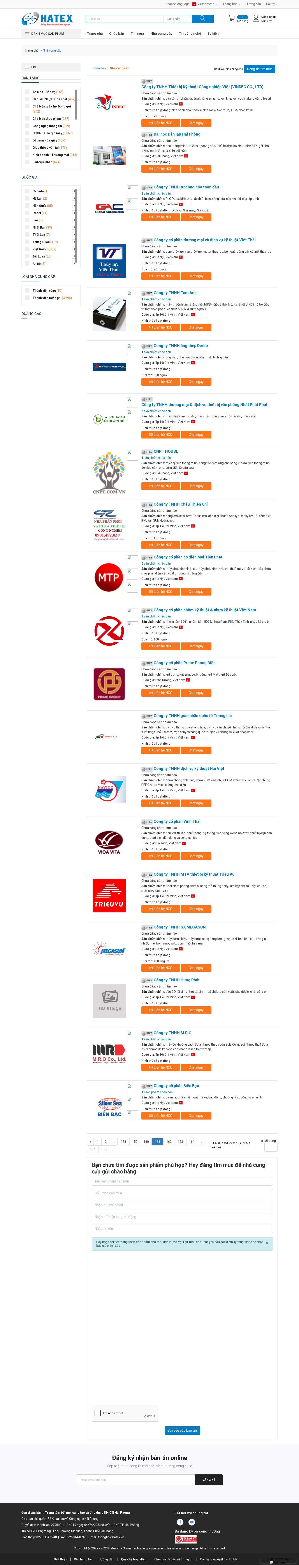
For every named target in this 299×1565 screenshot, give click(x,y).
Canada (40, 191)
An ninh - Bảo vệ (48, 92)
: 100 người (154, 639)
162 (169, 1141)
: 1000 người (155, 961)
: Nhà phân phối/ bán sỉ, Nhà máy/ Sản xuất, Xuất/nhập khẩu (197, 110)
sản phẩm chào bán (156, 193)
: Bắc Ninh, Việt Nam (161, 843)
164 (191, 1141)
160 (146, 1141)
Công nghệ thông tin (51, 126)
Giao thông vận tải (50, 148)
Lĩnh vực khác (46, 162)
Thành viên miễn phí (52, 298)
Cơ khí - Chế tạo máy (53, 133)
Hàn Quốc (43, 206)
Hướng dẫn (253, 4)
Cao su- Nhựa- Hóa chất (54, 99)
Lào (38, 220)
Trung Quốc (45, 242)
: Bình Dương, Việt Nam (163, 680)
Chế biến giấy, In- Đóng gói (52, 109)
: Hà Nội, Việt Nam (160, 104)
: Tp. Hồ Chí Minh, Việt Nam (166, 314)
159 (134, 1141)
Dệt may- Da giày (49, 140)
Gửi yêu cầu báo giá (182, 1430)
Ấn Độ (39, 264)
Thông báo (230, 4)
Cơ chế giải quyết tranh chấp (219, 1559)
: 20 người (153, 269)
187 (92, 1149)
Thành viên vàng (47, 291)
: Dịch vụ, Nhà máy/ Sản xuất (175, 210)
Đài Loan (42, 256)
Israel (40, 213)
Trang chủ (95, 34)
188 (103, 1149)
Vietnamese (205, 4)
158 (123, 1141)
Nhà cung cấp (161, 34)
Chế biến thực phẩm (51, 119)
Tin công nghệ (190, 34)
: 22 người (153, 116)
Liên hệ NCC (162, 123)
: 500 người (154, 375)
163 (180, 1141)
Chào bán (116, 34)
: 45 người (153, 538)
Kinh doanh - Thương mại (55, 155)
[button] (74, 191)
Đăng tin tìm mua (260, 69)
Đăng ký (208, 1479)
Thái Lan (41, 235)
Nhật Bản (42, 227)
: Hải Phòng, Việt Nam (162, 156)
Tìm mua (137, 34)
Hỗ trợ (270, 4)
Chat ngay (196, 123)
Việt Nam (44, 249)
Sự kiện (213, 34)
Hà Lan (40, 198)
